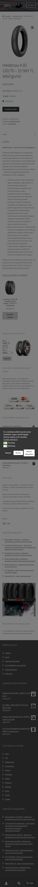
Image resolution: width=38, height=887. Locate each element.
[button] (5, 443)
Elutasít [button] (8, 453)
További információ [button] (10, 440)
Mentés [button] (18, 453)
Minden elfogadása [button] (29, 453)
